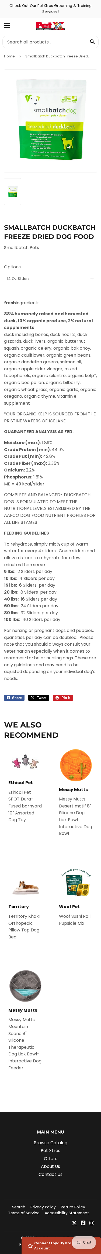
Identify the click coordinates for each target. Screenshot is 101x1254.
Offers (50, 1159)
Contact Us (50, 1174)
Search (18, 1207)
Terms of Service (24, 1213)
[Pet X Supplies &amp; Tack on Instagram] (91, 1223)
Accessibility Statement (67, 1213)
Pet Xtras (50, 1150)
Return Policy (73, 1207)
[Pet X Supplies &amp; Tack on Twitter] (74, 1223)
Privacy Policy (43, 1207)
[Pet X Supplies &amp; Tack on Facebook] (83, 1223)
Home (9, 56)
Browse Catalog (50, 1143)
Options (12, 267)
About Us (50, 1166)
